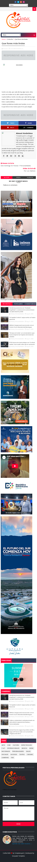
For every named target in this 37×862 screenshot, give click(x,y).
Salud (28, 751)
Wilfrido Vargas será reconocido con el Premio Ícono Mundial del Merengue (21, 326)
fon (12, 757)
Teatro (21, 754)
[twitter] (18, 2)
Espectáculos (26, 745)
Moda (31, 748)
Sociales (5, 754)
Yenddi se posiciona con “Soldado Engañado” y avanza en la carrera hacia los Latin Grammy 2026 (21, 310)
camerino (5, 757)
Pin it (12, 127)
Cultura (16, 745)
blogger (6, 177)
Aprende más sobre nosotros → (22, 844)
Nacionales (6, 751)
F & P (3, 748)
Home (3, 39)
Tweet (12, 123)
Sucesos (14, 754)
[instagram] (24, 2)
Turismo (30, 754)
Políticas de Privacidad (9, 789)
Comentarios (30, 304)
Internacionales (13, 748)
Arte (3, 745)
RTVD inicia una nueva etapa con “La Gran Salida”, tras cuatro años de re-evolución (22, 343)
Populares (18, 304)
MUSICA (24, 748)
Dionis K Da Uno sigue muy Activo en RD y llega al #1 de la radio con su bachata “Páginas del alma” (21, 732)
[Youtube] (13, 1)
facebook (30, 177)
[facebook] (15, 2)
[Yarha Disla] (18, 858)
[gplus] (21, 2)
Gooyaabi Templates (18, 856)
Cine (9, 745)
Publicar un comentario (10, 185)
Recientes (7, 304)
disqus (18, 177)
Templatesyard (19, 853)
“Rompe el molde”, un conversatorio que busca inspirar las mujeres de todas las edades (21, 335)
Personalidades (18, 751)
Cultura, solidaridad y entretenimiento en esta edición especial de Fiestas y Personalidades (22, 722)
